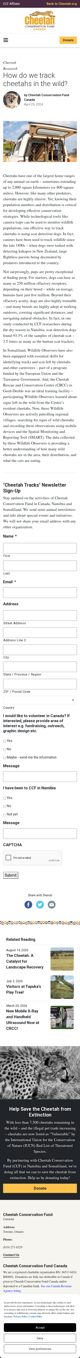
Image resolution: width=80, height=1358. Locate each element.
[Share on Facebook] (28, 904)
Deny (40, 1338)
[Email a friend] (52, 904)
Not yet (12, 814)
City (6, 657)
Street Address (14, 623)
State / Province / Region (22, 674)
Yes (9, 741)
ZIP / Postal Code (16, 692)
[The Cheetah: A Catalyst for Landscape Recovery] (62, 958)
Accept (40, 1327)
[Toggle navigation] (5, 40)
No (9, 749)
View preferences (40, 1349)
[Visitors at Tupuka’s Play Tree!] (62, 987)
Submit (11, 875)
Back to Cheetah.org (62, 4)
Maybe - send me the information (32, 757)
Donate (68, 40)
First (6, 556)
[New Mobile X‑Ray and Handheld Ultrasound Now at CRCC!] (62, 1017)
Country (9, 708)
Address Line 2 (14, 640)
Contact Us (11, 1255)
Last (6, 573)
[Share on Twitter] (40, 904)
